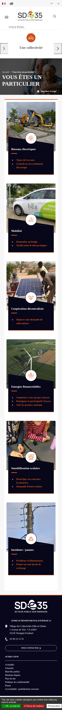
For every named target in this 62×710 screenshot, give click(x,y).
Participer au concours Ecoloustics (28, 481)
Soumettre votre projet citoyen (32, 397)
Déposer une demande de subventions (29, 321)
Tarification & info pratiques (31, 245)
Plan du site (10, 678)
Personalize (54, 706)
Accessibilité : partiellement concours (22, 689)
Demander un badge (26, 241)
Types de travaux (25, 160)
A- (58, 3)
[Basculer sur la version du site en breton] (11, 3)
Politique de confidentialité (17, 682)
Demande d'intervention (29, 486)
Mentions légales (12, 675)
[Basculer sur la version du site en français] (4, 3)
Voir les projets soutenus (29, 405)
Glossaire (9, 668)
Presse (8, 685)
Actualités (9, 664)
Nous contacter (30, 648)
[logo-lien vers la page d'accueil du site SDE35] (30, 15)
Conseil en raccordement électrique (29, 165)
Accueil (5, 72)
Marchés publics (12, 671)
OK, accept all (12, 706)
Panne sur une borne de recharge (28, 566)
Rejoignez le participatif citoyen (33, 401)
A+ (51, 3)
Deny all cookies (35, 706)
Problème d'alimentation (29, 560)
